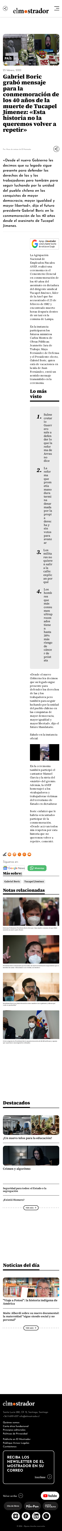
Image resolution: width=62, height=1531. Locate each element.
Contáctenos (10, 1446)
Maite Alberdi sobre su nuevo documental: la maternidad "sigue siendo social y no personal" (31, 1316)
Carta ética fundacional (16, 1425)
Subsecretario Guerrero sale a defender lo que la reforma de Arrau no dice (48, 438)
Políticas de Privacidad (15, 1433)
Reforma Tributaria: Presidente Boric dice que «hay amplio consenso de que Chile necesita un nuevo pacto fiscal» (30, 929)
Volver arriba (10, 1495)
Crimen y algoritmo (16, 1169)
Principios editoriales (14, 1429)
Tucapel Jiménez (34, 881)
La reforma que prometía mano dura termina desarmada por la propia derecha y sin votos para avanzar (48, 505)
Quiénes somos (11, 1422)
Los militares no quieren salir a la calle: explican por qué (48, 566)
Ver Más (30, 1207)
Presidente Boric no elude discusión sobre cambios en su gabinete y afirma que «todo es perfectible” (29, 1004)
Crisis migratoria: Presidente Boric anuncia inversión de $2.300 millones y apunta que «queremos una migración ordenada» (30, 1042)
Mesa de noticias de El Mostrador (18, 149)
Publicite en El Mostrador (16, 1438)
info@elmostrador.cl (29, 1416)
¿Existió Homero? (13, 1200)
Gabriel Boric (12, 881)
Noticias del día (21, 1265)
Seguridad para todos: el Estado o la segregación (24, 1190)
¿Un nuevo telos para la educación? (27, 1138)
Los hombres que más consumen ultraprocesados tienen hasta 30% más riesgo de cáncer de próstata (48, 625)
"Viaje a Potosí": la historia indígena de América (30, 1302)
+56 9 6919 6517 (11, 1416)
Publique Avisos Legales (16, 1442)
